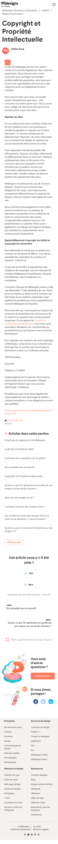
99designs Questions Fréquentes (19, 10)
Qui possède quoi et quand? (20, 467)
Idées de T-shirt (38, 803)
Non (31, 585)
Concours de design (40, 727)
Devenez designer (39, 775)
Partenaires (36, 815)
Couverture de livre (13, 803)
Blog (33, 780)
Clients (45, 10)
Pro (32, 750)
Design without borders (42, 784)
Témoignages (10, 758)
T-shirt (7, 798)
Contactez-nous (42, 676)
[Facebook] (35, 701)
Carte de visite (11, 780)
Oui (31, 573)
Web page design (12, 784)
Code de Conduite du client (19, 449)
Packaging (9, 794)
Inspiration (36, 741)
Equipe (7, 741)
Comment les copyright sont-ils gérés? (25, 458)
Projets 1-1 (35, 732)
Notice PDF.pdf (15, 420)
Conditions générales (20, 830)
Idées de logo (37, 798)
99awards (35, 789)
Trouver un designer (40, 737)
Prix (32, 746)
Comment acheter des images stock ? (25, 507)
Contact (8, 732)
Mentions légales (41, 830)
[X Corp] (43, 701)
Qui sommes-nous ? (13, 727)
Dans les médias (12, 753)
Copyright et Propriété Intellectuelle (23, 476)
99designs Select (39, 759)
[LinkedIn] (50, 701)
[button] (54, 4)
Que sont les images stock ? (19, 498)
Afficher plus (14, 542)
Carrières (8, 737)
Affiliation (35, 794)
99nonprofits (10, 762)
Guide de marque (12, 789)
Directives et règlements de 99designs (25, 440)
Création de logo (12, 775)
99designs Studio (39, 755)
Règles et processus (12, 14)
